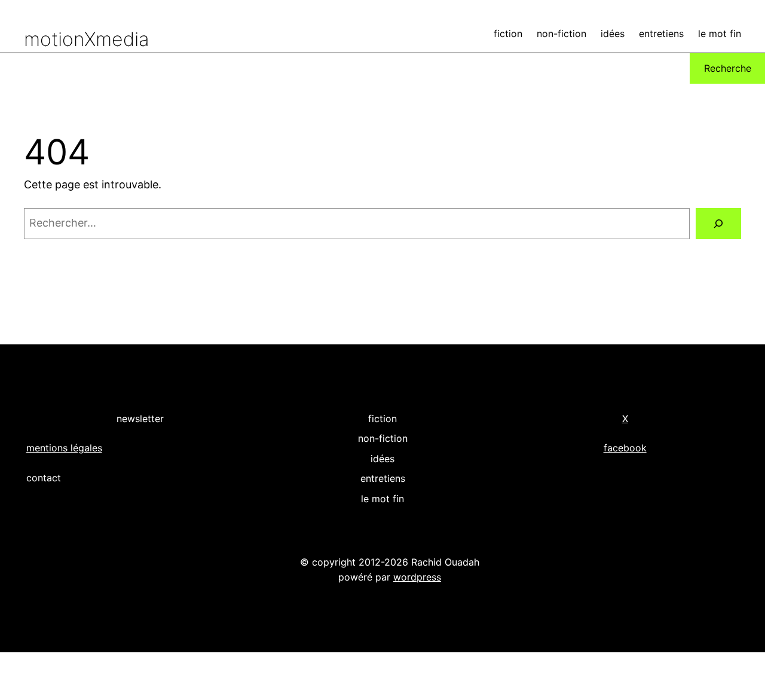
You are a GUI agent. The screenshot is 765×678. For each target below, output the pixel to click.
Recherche (727, 68)
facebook (625, 448)
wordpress (417, 577)
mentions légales (64, 448)
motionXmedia (86, 39)
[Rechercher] (718, 223)
